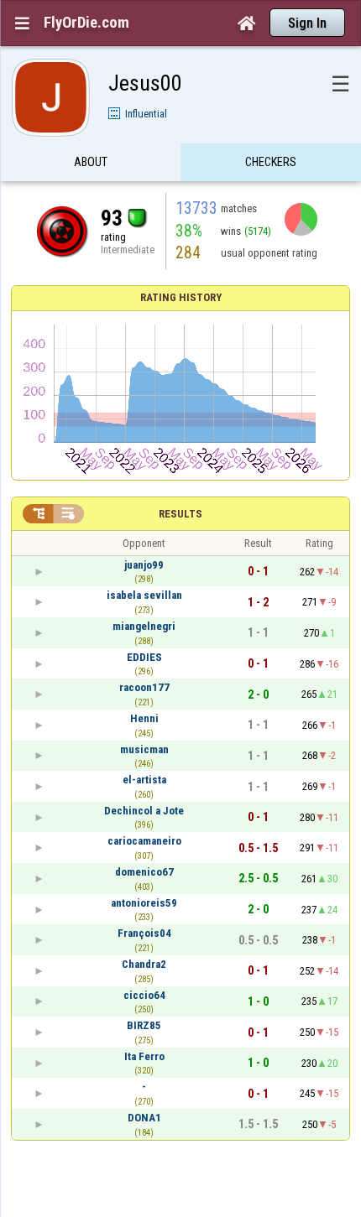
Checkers (270, 162)
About (90, 162)
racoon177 (144, 687)
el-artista (144, 779)
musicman (144, 749)
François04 (144, 933)
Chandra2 (144, 964)
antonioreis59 (144, 903)
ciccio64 (144, 995)
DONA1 (144, 1117)
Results (180, 513)
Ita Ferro (144, 1056)
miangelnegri (143, 626)
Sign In (307, 23)
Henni (144, 718)
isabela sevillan (144, 595)
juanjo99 (144, 565)
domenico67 (144, 872)
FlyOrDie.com (86, 22)
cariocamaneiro (144, 841)
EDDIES (144, 657)
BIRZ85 (144, 1025)
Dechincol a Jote (144, 810)
